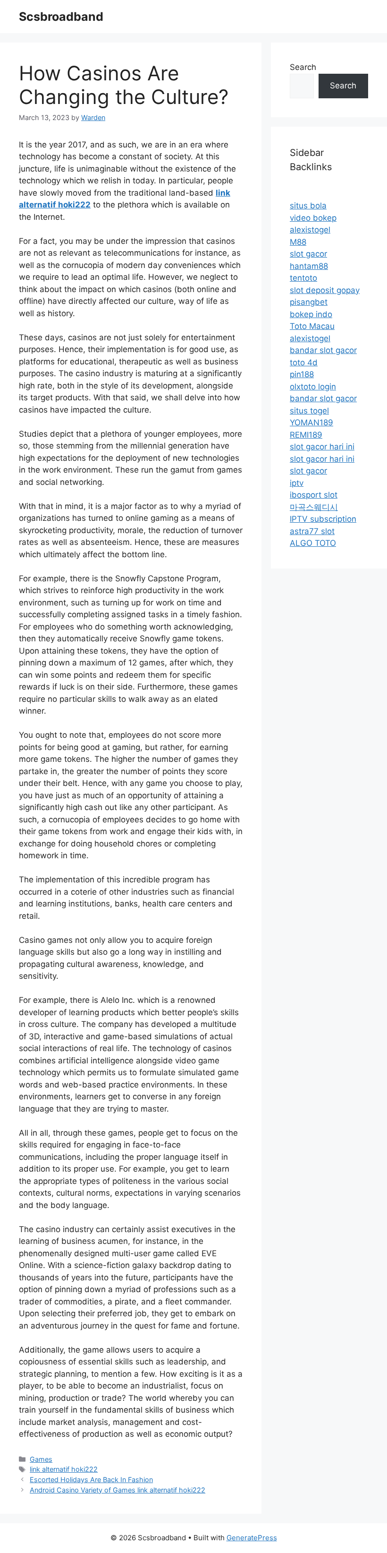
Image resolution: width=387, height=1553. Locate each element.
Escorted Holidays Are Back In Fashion (91, 1479)
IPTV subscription (323, 519)
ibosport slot (313, 495)
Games (41, 1459)
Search (303, 67)
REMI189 (306, 435)
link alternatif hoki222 (64, 1469)
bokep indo (311, 314)
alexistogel (310, 229)
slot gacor (308, 254)
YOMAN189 (311, 422)
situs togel (309, 410)
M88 (298, 242)
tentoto (303, 278)
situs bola (308, 205)
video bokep (313, 218)
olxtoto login (313, 386)
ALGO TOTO (313, 543)
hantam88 (309, 266)
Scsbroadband (61, 16)
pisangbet (309, 302)
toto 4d (304, 362)
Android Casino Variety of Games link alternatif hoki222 (117, 1490)
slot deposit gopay (325, 290)
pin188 (302, 374)
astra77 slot (312, 531)
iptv (296, 483)
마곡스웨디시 (314, 507)
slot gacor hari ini (322, 446)
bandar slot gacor (323, 350)
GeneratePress (252, 1537)
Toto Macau (312, 326)
